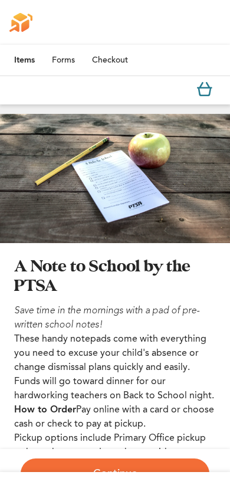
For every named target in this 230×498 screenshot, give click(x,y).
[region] (115, 178)
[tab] (24, 60)
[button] (115, 178)
